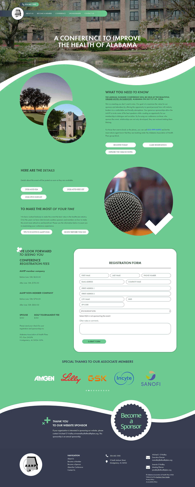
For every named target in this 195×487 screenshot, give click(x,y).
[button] (86, 390)
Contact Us (89, 13)
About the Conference (75, 467)
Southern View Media (162, 477)
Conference (60, 13)
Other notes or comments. (89, 320)
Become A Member (44, 13)
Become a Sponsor (74, 464)
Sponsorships (75, 13)
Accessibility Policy (151, 482)
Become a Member (74, 461)
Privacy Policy (150, 479)
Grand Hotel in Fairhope (118, 99)
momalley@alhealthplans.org (87, 433)
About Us (29, 13)
